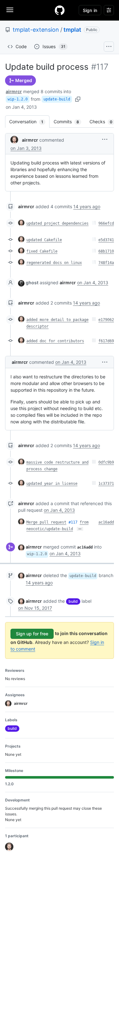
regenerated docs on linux (54, 262)
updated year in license (51, 483)
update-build (56, 99)
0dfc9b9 (106, 462)
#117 (73, 522)
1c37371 (106, 483)
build (73, 601)
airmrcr (14, 91)
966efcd (106, 223)
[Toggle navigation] (10, 10)
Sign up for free (32, 633)
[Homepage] (60, 10)
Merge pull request (46, 522)
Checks (104, 121)
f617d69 (106, 341)
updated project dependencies (57, 223)
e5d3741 (106, 240)
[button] (105, 139)
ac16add (106, 522)
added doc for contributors (55, 341)
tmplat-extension (36, 29)
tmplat (72, 29)
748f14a (106, 262)
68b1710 (106, 251)
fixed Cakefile (41, 251)
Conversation (29, 121)
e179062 (106, 320)
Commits (69, 121)
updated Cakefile (44, 240)
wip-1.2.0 (18, 99)
